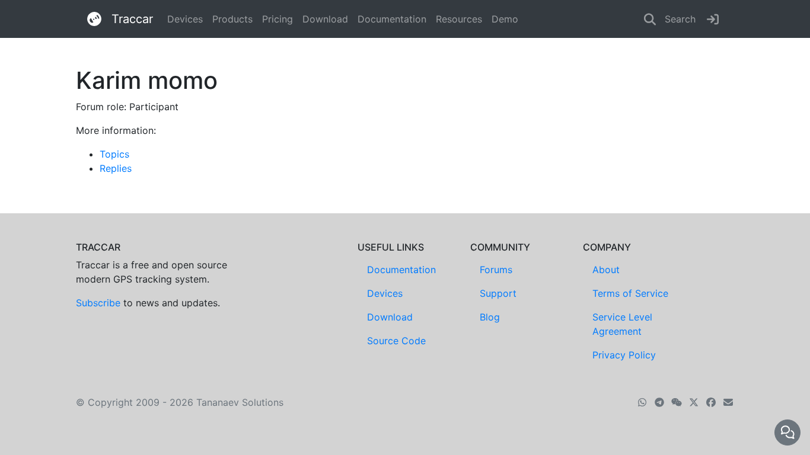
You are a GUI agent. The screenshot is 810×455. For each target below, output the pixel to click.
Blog (490, 317)
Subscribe (98, 303)
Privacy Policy (624, 355)
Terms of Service (630, 293)
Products (232, 19)
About (606, 269)
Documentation (392, 19)
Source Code (396, 341)
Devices (185, 19)
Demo (505, 19)
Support (498, 293)
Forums (496, 269)
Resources (459, 19)
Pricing (277, 19)
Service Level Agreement (622, 324)
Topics (114, 154)
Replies (116, 168)
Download (325, 19)
